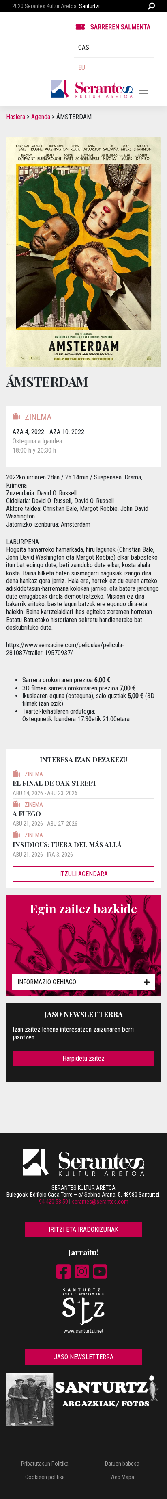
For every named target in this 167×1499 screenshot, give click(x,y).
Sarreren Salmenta (120, 27)
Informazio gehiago (46, 982)
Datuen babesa (122, 1463)
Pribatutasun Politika (45, 1463)
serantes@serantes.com (100, 1201)
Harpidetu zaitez (83, 1058)
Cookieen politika (45, 1477)
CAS (83, 47)
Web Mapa (122, 1477)
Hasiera (15, 117)
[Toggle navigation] (143, 90)
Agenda (40, 117)
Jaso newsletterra (83, 1357)
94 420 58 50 (53, 1201)
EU (81, 68)
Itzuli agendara (83, 874)
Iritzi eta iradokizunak (83, 1229)
